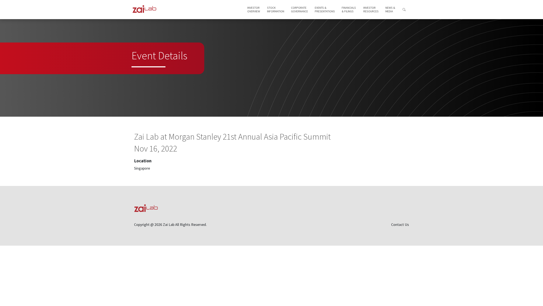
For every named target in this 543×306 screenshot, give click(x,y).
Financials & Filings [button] (349, 9)
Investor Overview (253, 9)
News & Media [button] (390, 9)
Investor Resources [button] (371, 9)
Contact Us (400, 224)
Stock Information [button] (275, 9)
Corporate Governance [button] (299, 9)
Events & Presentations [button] (325, 9)
